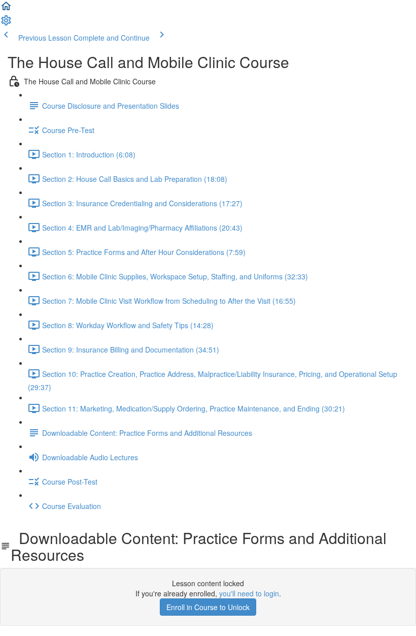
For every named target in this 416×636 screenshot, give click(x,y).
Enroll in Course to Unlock (208, 607)
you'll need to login (249, 593)
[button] (6, 9)
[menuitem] (6, 23)
